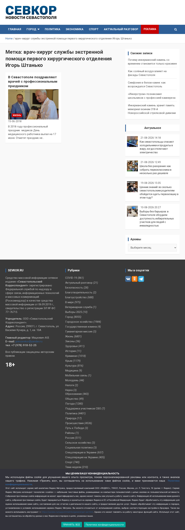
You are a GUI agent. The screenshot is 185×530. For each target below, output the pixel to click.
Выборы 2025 (73, 312)
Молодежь (72, 380)
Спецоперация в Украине (80, 452)
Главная (14, 29)
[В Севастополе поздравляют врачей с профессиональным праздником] (33, 104)
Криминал (71, 356)
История (70, 351)
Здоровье (71, 346)
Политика (52, 29)
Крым (68, 360)
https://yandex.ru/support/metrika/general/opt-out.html (67, 512)
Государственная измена (81, 326)
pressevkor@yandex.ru (29, 341)
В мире (69, 302)
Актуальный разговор (121, 29)
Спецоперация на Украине (81, 457)
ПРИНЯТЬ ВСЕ (71, 524)
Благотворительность (78, 292)
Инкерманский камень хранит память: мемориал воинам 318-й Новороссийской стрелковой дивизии (152, 109)
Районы (70, 433)
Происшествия (74, 423)
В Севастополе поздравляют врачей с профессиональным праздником (32, 81)
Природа (70, 418)
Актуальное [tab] (152, 128)
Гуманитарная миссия (78, 331)
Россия (69, 437)
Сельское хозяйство (78, 442)
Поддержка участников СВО (83, 408)
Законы (70, 341)
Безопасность (74, 287)
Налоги (69, 385)
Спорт (93, 29)
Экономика (74, 29)
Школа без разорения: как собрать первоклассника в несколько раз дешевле (155, 170)
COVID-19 (71, 277)
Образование (73, 394)
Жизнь (17, 115)
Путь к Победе (74, 428)
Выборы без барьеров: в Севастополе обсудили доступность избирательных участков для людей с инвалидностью (157, 218)
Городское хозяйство (79, 321)
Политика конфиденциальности (105, 524)
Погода (70, 403)
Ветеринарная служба (78, 307)
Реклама (150, 29)
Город (31, 29)
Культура (70, 365)
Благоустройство (76, 297)
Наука (69, 390)
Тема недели (73, 467)
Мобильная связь (76, 375)
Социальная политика (79, 447)
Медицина (71, 370)
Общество (71, 398)
